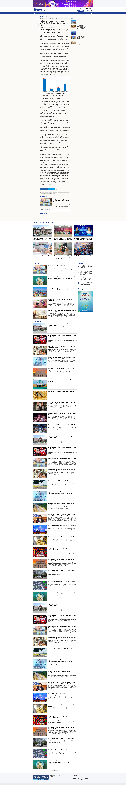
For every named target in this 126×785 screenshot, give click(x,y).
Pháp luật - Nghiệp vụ (64, 13)
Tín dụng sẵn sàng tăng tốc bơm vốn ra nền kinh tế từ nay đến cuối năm (61, 200)
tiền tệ (54, 193)
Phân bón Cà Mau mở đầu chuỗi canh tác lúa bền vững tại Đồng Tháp (62, 380)
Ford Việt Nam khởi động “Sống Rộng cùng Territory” (61, 570)
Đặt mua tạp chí (80, 10)
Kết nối (81, 13)
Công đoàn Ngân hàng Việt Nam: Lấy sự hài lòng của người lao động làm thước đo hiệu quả (83, 257)
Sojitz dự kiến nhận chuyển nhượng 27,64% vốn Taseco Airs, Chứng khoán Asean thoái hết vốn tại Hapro (61, 358)
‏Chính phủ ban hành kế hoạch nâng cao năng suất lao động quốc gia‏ (62, 425)
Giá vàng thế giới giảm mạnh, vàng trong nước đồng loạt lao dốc (61, 537)
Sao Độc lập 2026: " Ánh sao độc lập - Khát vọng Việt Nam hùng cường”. (62, 336)
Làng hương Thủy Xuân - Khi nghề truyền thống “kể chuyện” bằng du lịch (60, 548)
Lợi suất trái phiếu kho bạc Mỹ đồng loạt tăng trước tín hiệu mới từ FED (61, 369)
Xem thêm (55, 770)
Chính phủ (43, 193)
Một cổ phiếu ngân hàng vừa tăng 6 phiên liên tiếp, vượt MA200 (81, 32)
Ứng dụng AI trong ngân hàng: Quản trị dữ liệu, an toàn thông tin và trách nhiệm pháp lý (83, 239)
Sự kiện (37, 13)
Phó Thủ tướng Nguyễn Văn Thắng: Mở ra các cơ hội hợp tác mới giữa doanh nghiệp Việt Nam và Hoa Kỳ (61, 515)
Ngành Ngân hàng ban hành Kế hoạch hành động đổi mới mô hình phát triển (42, 239)
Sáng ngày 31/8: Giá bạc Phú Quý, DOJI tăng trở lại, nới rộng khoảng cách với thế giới (61, 403)
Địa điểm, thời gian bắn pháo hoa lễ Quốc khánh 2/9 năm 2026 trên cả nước (62, 414)
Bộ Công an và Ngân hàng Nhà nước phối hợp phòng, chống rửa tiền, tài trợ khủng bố (63, 239)
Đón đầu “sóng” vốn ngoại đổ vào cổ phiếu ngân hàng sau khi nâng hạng (62, 582)
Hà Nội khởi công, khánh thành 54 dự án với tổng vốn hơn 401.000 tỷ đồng (62, 526)
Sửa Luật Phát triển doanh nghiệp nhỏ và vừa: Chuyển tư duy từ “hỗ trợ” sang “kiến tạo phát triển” (81, 27)
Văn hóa (84, 13)
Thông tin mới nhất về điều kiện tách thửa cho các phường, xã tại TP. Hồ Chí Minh (62, 481)
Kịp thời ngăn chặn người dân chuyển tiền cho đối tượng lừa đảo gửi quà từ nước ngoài (61, 347)
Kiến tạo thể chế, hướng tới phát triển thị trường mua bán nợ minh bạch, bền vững (81, 43)
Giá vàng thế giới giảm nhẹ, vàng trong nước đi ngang (61, 391)
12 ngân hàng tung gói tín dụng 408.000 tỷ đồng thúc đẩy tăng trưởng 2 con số (42, 256)
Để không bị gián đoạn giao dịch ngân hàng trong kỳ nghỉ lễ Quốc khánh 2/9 (62, 300)
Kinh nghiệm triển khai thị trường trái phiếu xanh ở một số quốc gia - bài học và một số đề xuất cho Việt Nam (62, 277)
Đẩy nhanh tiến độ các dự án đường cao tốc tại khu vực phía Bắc (61, 504)
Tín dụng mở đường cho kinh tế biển (81, 21)
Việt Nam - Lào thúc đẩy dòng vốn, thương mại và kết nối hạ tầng (81, 37)
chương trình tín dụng (49, 193)
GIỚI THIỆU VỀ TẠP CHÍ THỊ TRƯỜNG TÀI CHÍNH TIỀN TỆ (80, 778)
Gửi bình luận (44, 213)
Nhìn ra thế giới (72, 13)
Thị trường (49, 13)
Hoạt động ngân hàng (42, 13)
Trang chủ (41, 16)
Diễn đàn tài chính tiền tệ (56, 13)
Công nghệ (77, 13)
